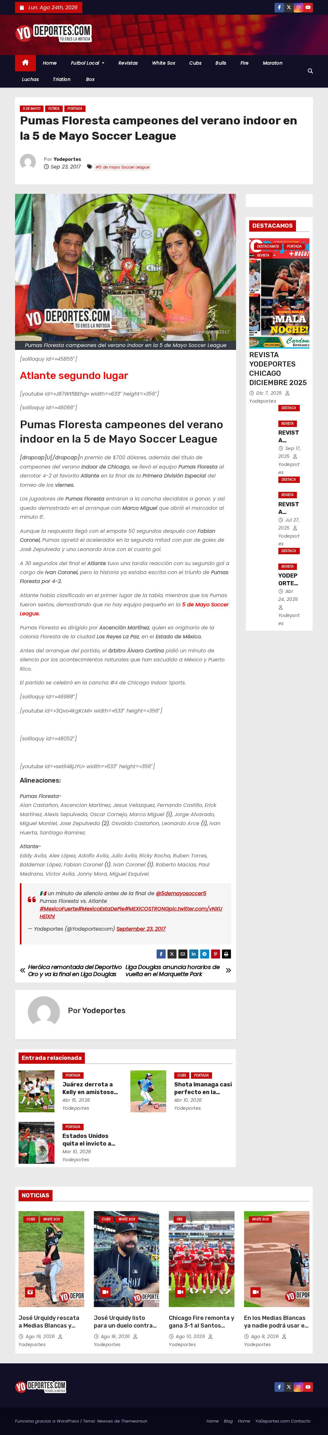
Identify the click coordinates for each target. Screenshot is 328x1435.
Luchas (30, 79)
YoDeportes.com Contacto (282, 1421)
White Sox (164, 63)
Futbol (54, 108)
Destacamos (268, 246)
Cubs (195, 63)
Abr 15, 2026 (76, 1100)
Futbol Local (86, 63)
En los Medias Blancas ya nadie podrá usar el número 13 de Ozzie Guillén (275, 1329)
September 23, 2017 (141, 929)
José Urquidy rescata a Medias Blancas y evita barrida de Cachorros (49, 1329)
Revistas (128, 63)
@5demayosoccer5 (181, 893)
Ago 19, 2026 (41, 1336)
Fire (245, 63)
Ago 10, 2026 (191, 1336)
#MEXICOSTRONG (147, 908)
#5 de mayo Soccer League (122, 167)
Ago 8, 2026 (265, 1336)
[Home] (25, 63)
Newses (105, 1421)
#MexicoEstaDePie (101, 908)
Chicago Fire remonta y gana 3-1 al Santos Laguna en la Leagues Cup (201, 1329)
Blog (228, 1421)
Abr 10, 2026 (188, 1100)
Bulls (221, 63)
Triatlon (61, 79)
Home (50, 63)
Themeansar (134, 1421)
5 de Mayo (31, 108)
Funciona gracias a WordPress (47, 1421)
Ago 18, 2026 (116, 1336)
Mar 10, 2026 (76, 1151)
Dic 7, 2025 (269, 393)
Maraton (273, 63)
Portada (75, 108)
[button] (310, 71)
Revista (263, 255)
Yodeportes (67, 159)
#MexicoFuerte (59, 908)
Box (89, 79)
